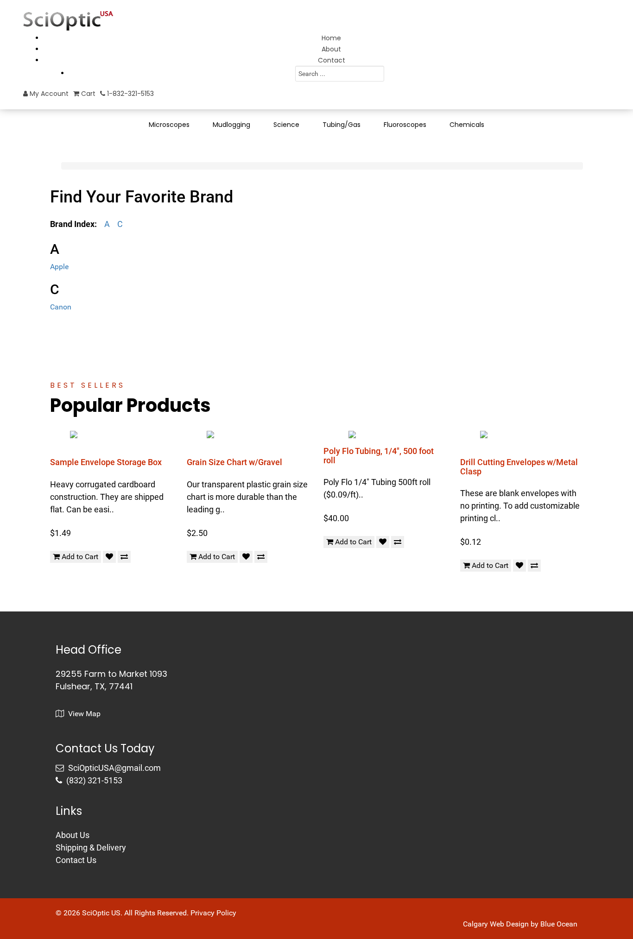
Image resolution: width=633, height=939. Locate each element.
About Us (72, 835)
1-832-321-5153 (129, 93)
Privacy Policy (213, 912)
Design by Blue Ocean (541, 924)
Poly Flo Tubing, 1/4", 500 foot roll (378, 455)
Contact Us (76, 860)
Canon (60, 306)
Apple (59, 266)
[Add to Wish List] (109, 557)
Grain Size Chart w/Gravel (234, 462)
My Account (48, 93)
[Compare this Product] (124, 557)
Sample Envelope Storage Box (106, 462)
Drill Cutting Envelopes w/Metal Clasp (519, 466)
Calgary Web (483, 924)
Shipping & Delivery (91, 847)
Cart (87, 93)
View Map (83, 713)
